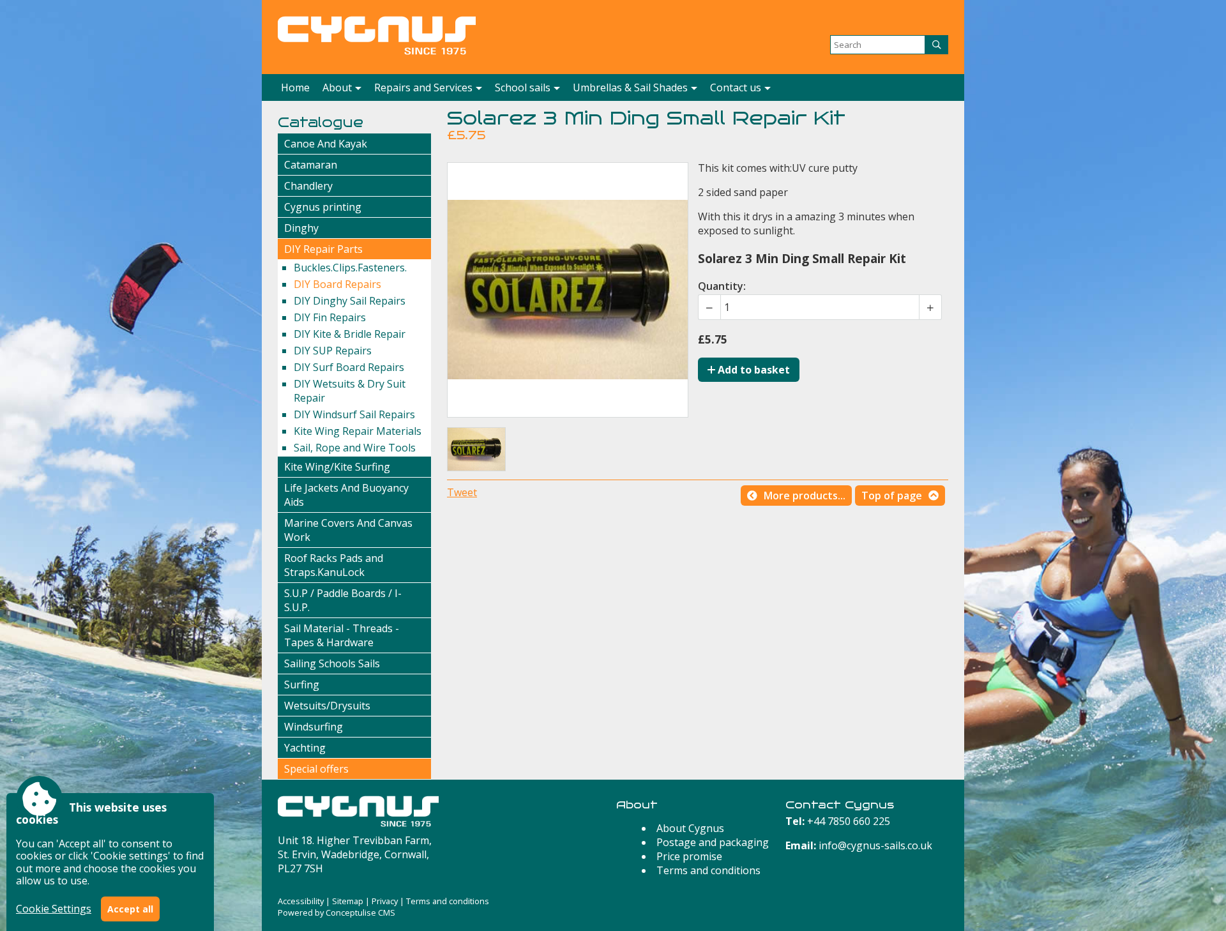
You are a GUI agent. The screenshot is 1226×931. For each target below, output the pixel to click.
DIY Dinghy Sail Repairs (349, 301)
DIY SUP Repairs (333, 351)
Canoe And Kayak (325, 144)
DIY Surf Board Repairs (349, 367)
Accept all (130, 909)
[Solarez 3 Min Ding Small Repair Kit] (476, 449)
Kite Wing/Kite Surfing (337, 467)
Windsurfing (313, 727)
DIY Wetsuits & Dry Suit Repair (349, 391)
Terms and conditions (708, 870)
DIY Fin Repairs (330, 317)
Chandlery (308, 186)
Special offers (316, 769)
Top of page (891, 495)
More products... (804, 495)
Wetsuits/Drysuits (327, 706)
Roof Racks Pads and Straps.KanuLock (333, 565)
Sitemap (347, 901)
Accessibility (301, 901)
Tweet (462, 492)
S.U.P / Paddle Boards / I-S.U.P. (343, 600)
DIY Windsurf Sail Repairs (354, 414)
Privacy (385, 901)
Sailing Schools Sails (332, 663)
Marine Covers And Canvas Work (348, 530)
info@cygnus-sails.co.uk (875, 845)
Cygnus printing (322, 207)
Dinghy (301, 228)
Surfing (301, 684)
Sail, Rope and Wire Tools (355, 448)
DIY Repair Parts (323, 249)
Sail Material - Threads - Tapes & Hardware (341, 635)
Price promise (689, 856)
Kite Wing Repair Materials (357, 431)
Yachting (305, 748)
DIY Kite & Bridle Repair (349, 334)
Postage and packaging (712, 842)
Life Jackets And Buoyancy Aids (346, 495)
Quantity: (722, 286)
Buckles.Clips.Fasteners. (350, 268)
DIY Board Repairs (337, 284)
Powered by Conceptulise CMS (336, 912)
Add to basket (752, 370)
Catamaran (310, 165)
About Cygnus (690, 828)
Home (295, 87)
